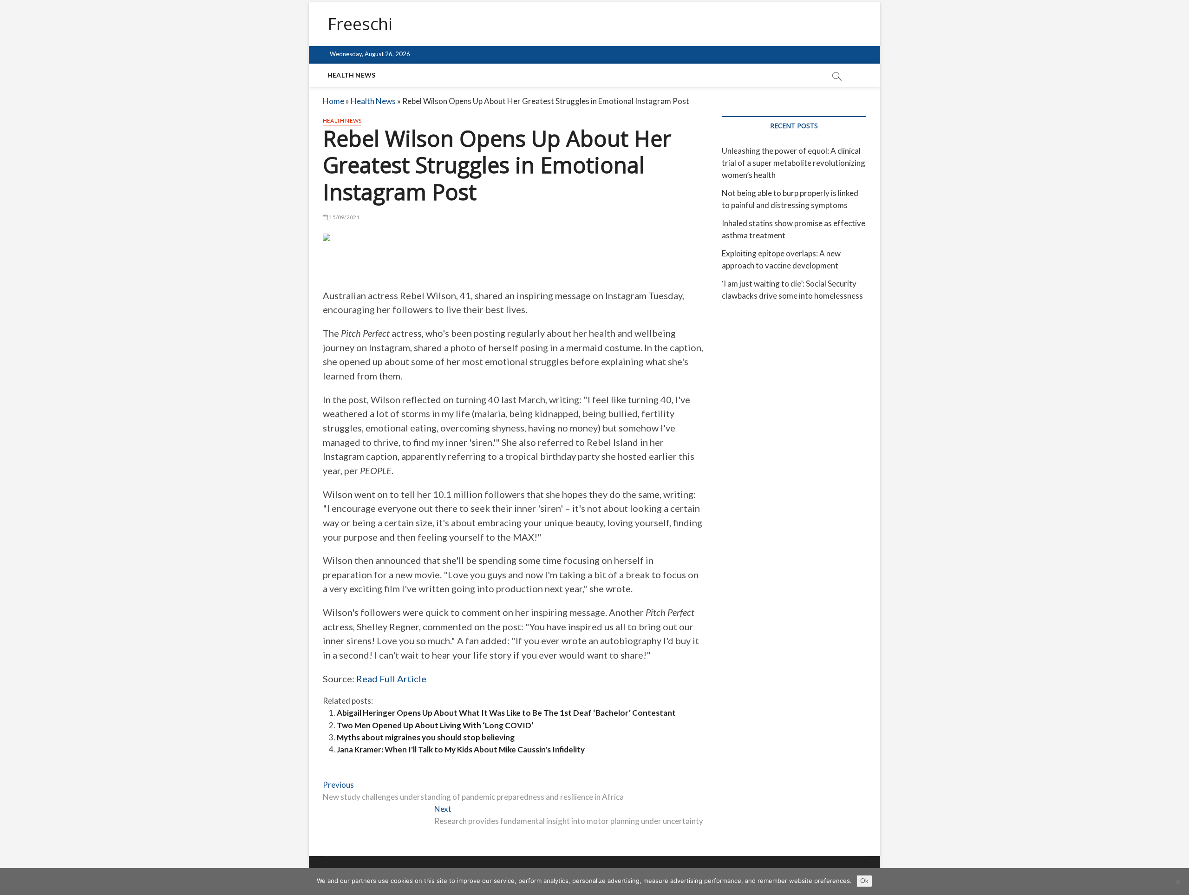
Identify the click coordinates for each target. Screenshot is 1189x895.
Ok (864, 880)
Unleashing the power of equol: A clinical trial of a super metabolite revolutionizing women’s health (793, 163)
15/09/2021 (343, 217)
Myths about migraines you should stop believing (426, 737)
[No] (1177, 881)
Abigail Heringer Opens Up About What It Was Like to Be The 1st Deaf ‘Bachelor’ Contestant (506, 713)
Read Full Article (391, 678)
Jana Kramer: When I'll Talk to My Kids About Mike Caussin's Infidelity (461, 749)
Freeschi (359, 24)
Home (333, 101)
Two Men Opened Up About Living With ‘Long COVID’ (435, 725)
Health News (351, 75)
